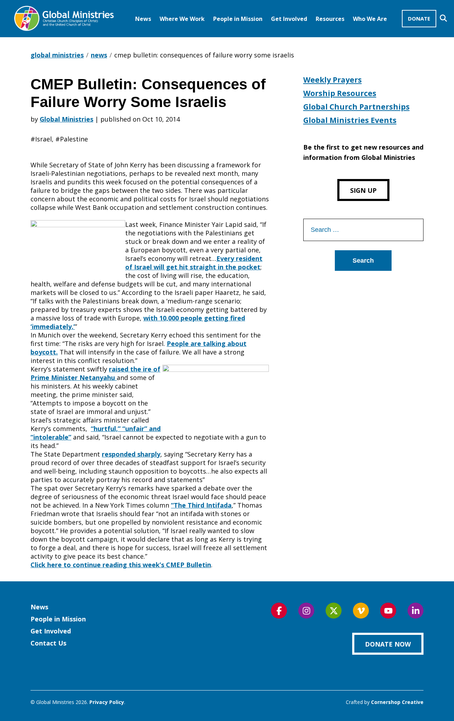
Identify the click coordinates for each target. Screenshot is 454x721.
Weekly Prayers (332, 80)
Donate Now (388, 644)
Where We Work (182, 19)
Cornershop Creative (397, 702)
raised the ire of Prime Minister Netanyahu (95, 373)
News (143, 19)
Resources (330, 19)
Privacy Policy (106, 702)
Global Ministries (66, 119)
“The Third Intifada (201, 505)
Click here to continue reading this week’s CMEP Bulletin (121, 564)
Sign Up (363, 190)
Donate (419, 18)
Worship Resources (339, 93)
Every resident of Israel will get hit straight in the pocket (193, 262)
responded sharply (131, 454)
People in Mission (237, 19)
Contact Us (48, 643)
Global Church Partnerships (356, 107)
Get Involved (289, 19)
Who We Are (370, 19)
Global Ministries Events (350, 120)
